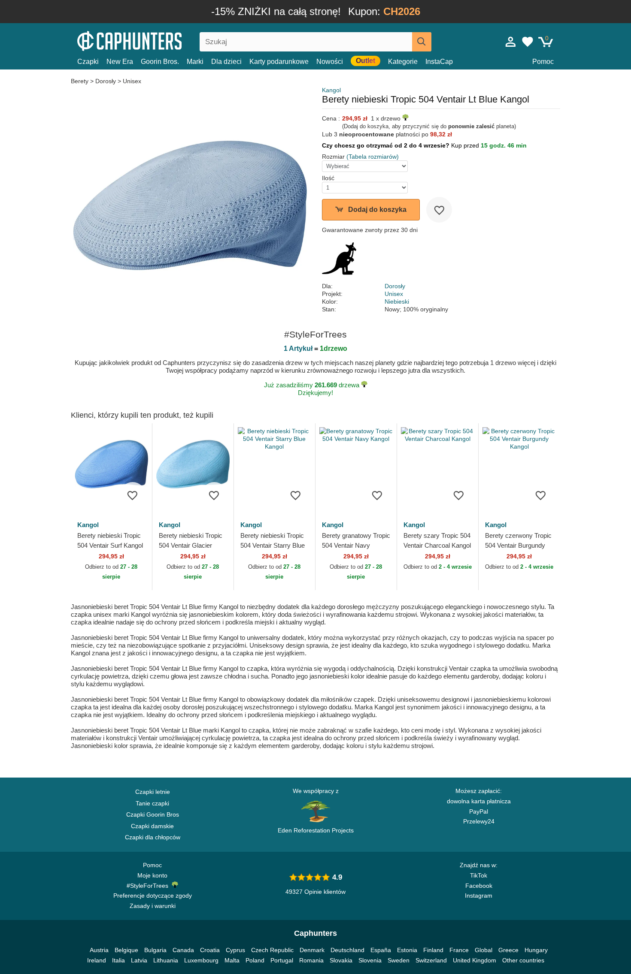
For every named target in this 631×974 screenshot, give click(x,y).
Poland (255, 960)
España (380, 950)
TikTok (478, 875)
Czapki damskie (152, 826)
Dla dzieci (226, 61)
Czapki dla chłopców (152, 837)
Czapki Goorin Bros (152, 814)
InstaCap (439, 61)
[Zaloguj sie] (511, 41)
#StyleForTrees (149, 885)
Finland (433, 950)
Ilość (328, 178)
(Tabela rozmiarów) (372, 156)
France (459, 950)
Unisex (132, 81)
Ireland (96, 960)
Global (483, 950)
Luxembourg (201, 960)
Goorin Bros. (160, 61)
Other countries (523, 960)
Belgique (126, 950)
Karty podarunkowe (279, 61)
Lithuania (165, 960)
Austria (99, 950)
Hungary (536, 950)
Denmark (312, 950)
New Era (119, 61)
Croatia (210, 950)
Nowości (329, 61)
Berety (80, 81)
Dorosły (105, 81)
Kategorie (403, 61)
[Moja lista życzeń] (527, 41)
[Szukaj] (421, 41)
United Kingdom (474, 960)
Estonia (407, 950)
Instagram (478, 895)
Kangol (331, 90)
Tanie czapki (152, 803)
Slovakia (341, 960)
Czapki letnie (152, 791)
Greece (508, 950)
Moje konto (152, 875)
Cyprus (235, 950)
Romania (311, 960)
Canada (183, 950)
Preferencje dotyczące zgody (152, 895)
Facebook (478, 885)
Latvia (139, 960)
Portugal (281, 960)
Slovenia (370, 960)
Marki (195, 61)
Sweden (399, 960)
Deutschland (347, 950)
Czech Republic (272, 950)
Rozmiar (333, 156)
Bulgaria (155, 950)
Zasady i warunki (153, 905)
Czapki (88, 61)
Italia (118, 960)
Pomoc (543, 61)
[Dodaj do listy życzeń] (439, 210)
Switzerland (431, 960)
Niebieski (397, 301)
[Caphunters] (152, 40)
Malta (232, 960)
